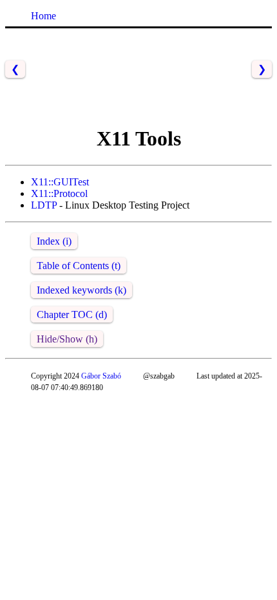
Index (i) (54, 241)
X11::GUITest (60, 181)
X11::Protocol (59, 193)
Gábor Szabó (101, 375)
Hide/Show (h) (67, 338)
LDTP (44, 205)
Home (43, 15)
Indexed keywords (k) (81, 290)
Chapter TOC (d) (72, 314)
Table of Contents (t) (78, 265)
